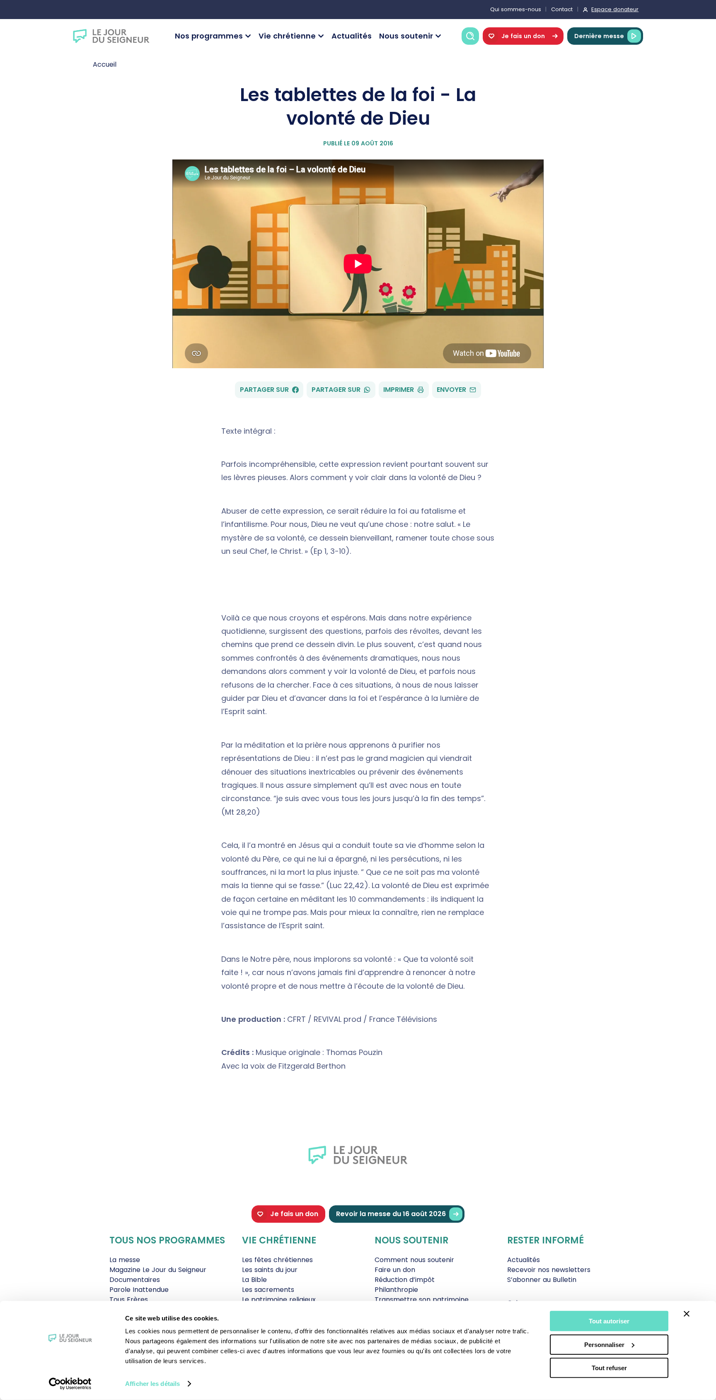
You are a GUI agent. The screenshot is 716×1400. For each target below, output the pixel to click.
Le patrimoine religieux (279, 1299)
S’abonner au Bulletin (541, 1279)
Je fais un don (523, 36)
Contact (562, 9)
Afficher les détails (152, 1383)
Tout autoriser (609, 1321)
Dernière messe (599, 36)
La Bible (254, 1279)
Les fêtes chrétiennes (277, 1260)
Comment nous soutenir (414, 1260)
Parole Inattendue (139, 1289)
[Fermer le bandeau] (686, 1314)
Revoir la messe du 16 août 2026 (391, 1214)
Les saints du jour (270, 1269)
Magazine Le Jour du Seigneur (157, 1269)
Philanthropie (396, 1289)
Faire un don (395, 1269)
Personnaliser (604, 1344)
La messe (124, 1260)
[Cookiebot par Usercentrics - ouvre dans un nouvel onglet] (70, 1384)
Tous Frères (128, 1299)
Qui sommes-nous (515, 9)
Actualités (351, 36)
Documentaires (134, 1279)
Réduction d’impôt (405, 1279)
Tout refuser (609, 1367)
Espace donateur (615, 9)
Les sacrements (268, 1289)
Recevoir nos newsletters (548, 1269)
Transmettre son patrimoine (422, 1299)
